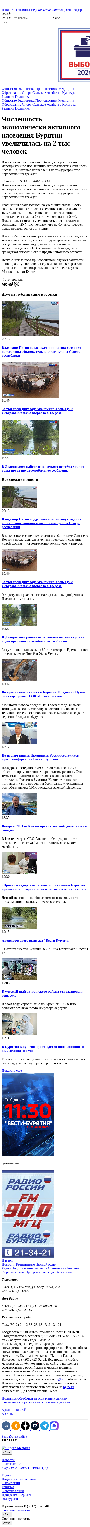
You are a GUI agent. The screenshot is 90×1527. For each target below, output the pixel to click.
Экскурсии (63, 1272)
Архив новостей (14, 1410)
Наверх (7, 1260)
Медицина (66, 89)
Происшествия (46, 89)
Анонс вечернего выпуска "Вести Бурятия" (36, 940)
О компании (57, 1268)
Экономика (26, 89)
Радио (6, 1268)
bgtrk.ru (61, 1379)
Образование (11, 93)
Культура (69, 93)
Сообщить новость (16, 1510)
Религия (8, 96)
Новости (8, 10)
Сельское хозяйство (46, 93)
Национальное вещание (29, 1268)
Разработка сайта (14, 1436)
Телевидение (25, 10)
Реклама (73, 1268)
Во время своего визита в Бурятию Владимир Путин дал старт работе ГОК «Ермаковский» (43, 694)
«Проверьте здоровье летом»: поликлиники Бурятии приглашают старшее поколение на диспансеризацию (44, 887)
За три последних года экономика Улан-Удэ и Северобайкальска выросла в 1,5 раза (37, 411)
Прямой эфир (59, 10)
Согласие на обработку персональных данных (36, 1402)
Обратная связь (13, 1272)
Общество (9, 89)
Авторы (8, 1413)
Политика (22, 96)
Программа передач (40, 1272)
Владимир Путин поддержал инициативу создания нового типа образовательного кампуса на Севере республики (41, 351)
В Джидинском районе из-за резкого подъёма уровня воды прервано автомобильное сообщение (43, 468)
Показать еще (12, 1070)
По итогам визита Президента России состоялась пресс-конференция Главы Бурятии (40, 757)
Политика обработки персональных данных (35, 1398)
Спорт (26, 93)
